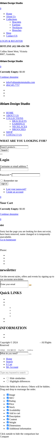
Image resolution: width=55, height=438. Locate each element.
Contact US (11, 35)
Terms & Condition (15, 337)
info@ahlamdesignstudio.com (14, 245)
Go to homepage (8, 239)
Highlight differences (19, 381)
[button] (0, 66)
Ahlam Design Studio (28, 342)
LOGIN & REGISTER (11, 41)
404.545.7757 (14, 250)
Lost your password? (16, 189)
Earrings (16, 24)
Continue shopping (9, 77)
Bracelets (16, 22)
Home (9, 13)
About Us (11, 16)
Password (5, 175)
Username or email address (14, 166)
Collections (11, 19)
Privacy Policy (13, 334)
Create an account (14, 192)
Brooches (16, 30)
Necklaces (17, 27)
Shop (8, 33)
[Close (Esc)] (1, 154)
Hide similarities (17, 378)
